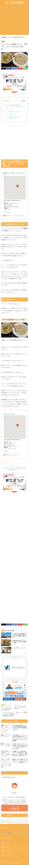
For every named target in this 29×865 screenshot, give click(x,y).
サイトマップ (6, 851)
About (5, 843)
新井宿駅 (22, 215)
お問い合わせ (6, 847)
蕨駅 (16, 454)
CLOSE (23, 100)
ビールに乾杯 (14, 2)
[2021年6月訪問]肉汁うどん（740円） (15, 118)
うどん (12, 215)
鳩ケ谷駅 (17, 215)
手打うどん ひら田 (8, 414)
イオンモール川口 (6, 462)
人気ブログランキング (9, 777)
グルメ (3, 41)
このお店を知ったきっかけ (13, 111)
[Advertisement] (14, 19)
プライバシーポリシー (9, 855)
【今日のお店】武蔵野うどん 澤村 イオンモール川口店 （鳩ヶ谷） (15, 106)
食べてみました (10, 114)
